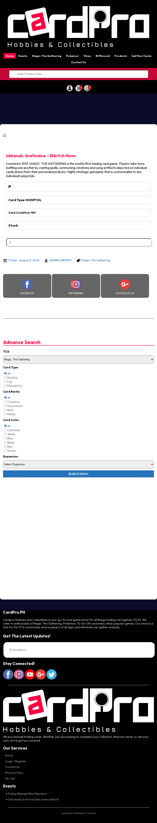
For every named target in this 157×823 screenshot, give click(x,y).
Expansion (10, 456)
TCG (6, 351)
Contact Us (78, 62)
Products (120, 55)
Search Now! (78, 474)
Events (22, 55)
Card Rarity (11, 391)
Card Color (11, 420)
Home (10, 55)
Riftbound (103, 55)
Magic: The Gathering (46, 55)
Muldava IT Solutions (87, 813)
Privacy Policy (14, 773)
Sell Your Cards (141, 55)
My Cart (10, 778)
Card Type (10, 367)
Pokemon (72, 55)
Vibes (87, 55)
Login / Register (15, 761)
